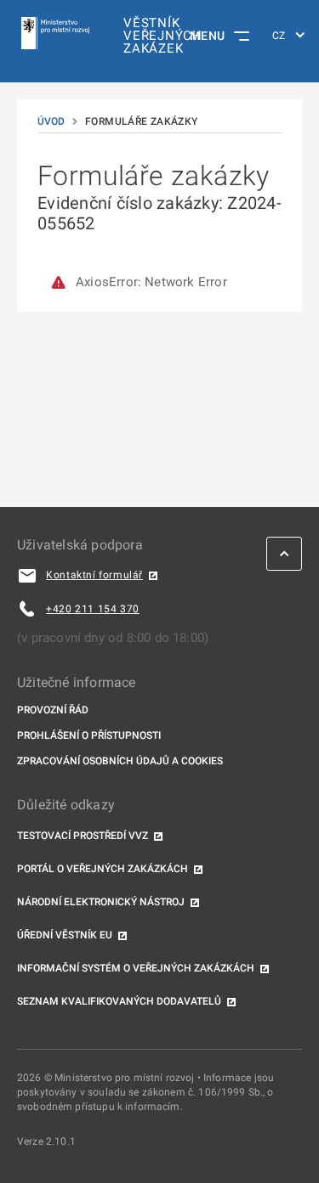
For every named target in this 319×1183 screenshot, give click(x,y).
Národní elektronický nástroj (101, 902)
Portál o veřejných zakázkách (102, 869)
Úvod (51, 121)
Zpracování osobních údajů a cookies (120, 761)
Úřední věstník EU (64, 935)
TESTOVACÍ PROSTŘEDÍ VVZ (82, 836)
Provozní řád (52, 710)
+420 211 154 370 (93, 609)
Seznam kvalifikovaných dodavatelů (119, 1001)
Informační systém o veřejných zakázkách (135, 968)
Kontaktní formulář (94, 575)
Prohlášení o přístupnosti (89, 735)
